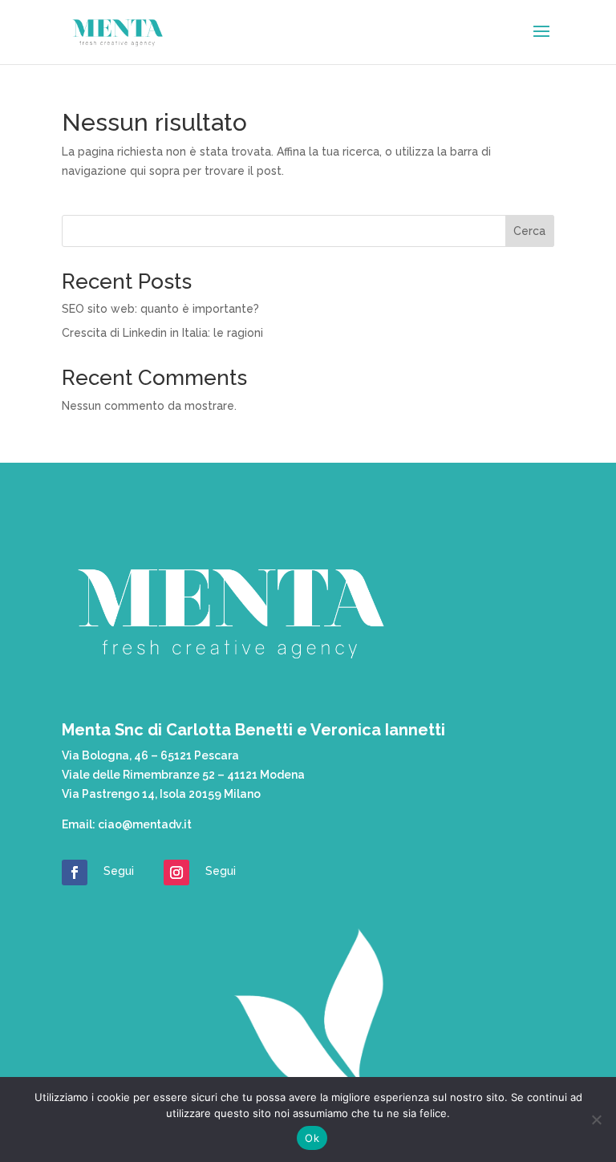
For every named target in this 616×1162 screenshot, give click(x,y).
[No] (596, 1119)
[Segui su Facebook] (74, 872)
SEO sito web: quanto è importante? (160, 308)
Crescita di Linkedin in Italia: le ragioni (162, 332)
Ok (312, 1138)
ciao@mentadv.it (145, 824)
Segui (118, 870)
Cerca (529, 231)
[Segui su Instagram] (176, 872)
